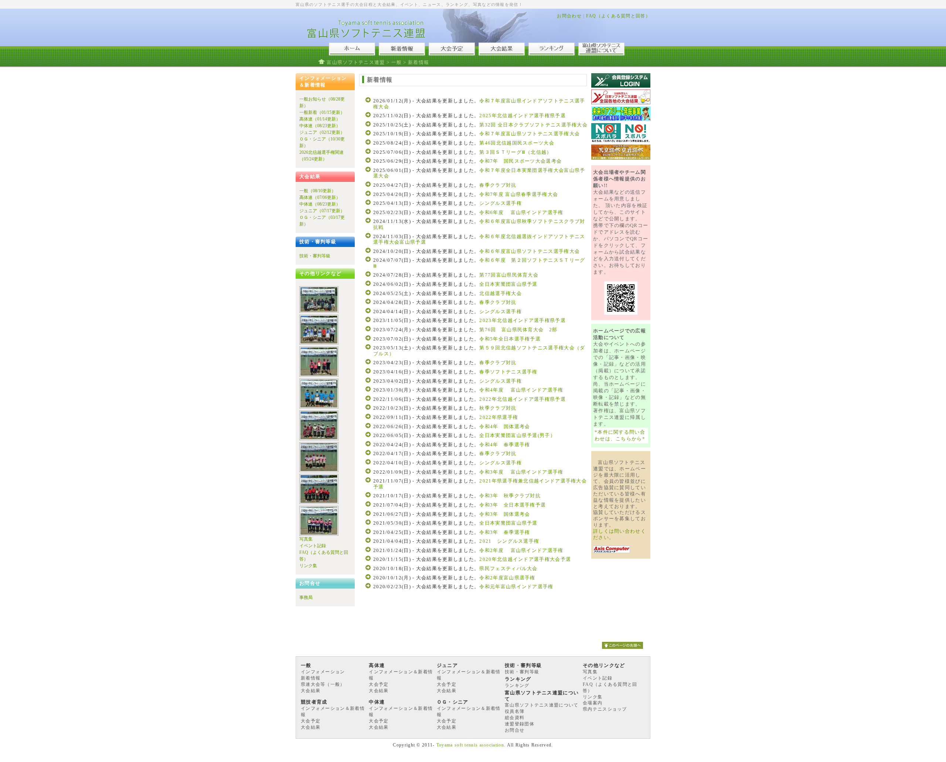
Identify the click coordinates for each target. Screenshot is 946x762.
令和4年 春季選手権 (504, 444)
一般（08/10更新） (317, 190)
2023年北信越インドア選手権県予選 (522, 320)
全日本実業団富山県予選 (508, 284)
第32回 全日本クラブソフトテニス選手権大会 (533, 125)
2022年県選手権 (498, 417)
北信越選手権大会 (500, 293)
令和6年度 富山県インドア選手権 (521, 212)
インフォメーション (323, 671)
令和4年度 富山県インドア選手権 (521, 390)
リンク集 (308, 565)
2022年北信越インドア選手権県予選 (522, 399)
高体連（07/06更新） (319, 197)
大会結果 (310, 690)
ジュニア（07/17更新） (322, 210)
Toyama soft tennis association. (471, 745)
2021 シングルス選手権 (509, 541)
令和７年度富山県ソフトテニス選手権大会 (529, 133)
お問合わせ (569, 15)
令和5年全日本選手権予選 (510, 339)
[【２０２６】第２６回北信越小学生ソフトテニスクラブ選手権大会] (318, 311)
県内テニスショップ (605, 709)
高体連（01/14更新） (319, 119)
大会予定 (378, 684)
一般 (396, 62)
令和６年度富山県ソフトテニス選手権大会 (529, 251)
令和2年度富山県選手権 (507, 577)
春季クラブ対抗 (497, 185)
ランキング (517, 685)
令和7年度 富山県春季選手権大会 (518, 194)
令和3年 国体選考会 (504, 514)
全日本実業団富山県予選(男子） (517, 435)
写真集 (306, 539)
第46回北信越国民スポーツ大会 (516, 143)
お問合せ (514, 730)
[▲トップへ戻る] (622, 651)
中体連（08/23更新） (319, 125)
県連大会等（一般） (323, 684)
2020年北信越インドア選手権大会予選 (527, 559)
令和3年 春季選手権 (504, 532)
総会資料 (514, 717)
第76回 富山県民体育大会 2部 (518, 329)
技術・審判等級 (314, 255)
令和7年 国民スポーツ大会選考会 (520, 161)
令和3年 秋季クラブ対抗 (510, 495)
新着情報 (310, 678)
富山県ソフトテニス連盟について (542, 705)
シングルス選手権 (500, 203)
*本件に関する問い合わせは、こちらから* (620, 435)
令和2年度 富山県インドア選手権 (523, 550)
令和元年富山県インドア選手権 (516, 586)
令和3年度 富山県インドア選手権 (521, 472)
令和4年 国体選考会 (504, 426)
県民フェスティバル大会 (511, 568)
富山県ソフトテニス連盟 (356, 62)
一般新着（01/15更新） (322, 112)
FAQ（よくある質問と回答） (618, 15)
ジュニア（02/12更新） (322, 132)
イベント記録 (312, 545)
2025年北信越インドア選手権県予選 (522, 115)
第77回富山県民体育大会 (508, 275)
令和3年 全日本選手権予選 (512, 505)
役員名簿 (514, 711)
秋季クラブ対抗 (497, 408)
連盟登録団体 (519, 724)
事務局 (306, 597)
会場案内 (592, 702)
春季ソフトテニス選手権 (508, 372)
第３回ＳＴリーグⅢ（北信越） (515, 152)
